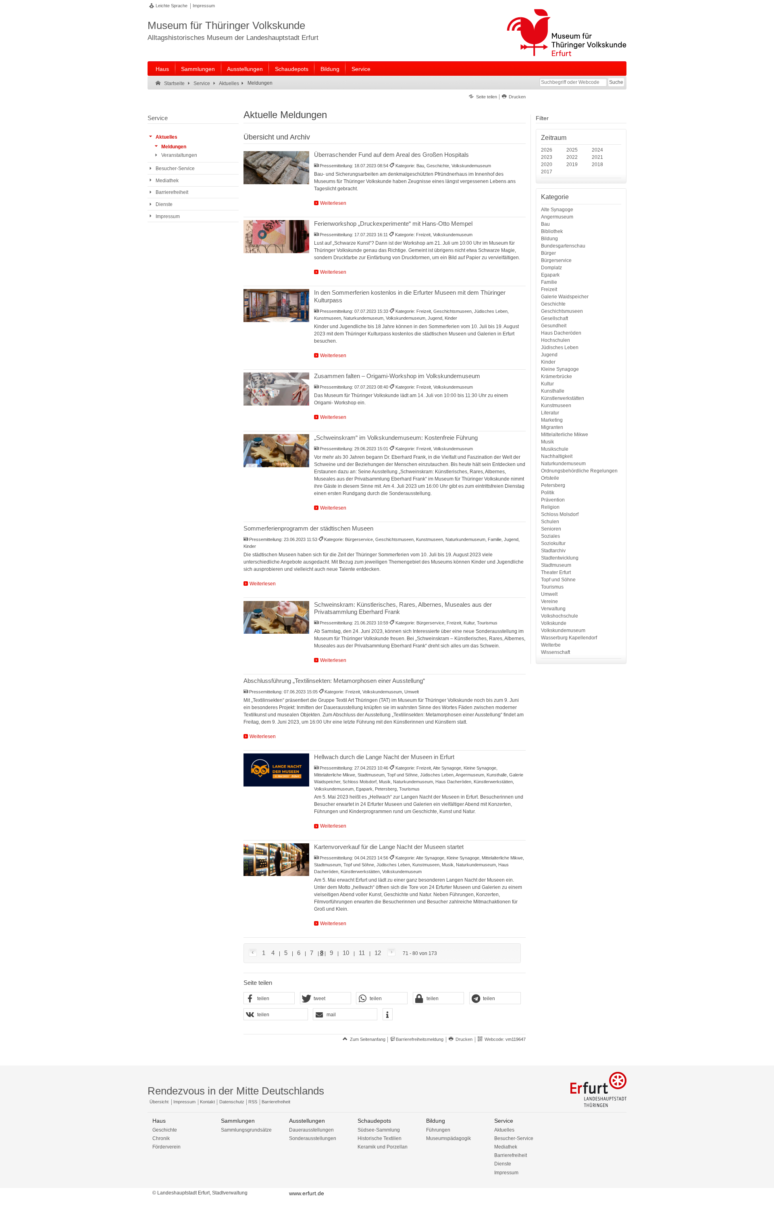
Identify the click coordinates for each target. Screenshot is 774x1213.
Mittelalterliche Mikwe (564, 434)
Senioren (551, 529)
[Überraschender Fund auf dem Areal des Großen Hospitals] (276, 167)
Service (361, 69)
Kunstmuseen (556, 405)
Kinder (548, 362)
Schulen (550, 521)
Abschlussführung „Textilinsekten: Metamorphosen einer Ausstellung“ (334, 680)
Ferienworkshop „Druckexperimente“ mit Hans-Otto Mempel (393, 223)
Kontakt (207, 1101)
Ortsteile (550, 478)
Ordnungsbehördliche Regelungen (579, 471)
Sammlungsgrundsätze (246, 1130)
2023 (546, 157)
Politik (547, 492)
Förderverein (166, 1147)
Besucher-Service (513, 1138)
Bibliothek (552, 231)
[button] (269, 998)
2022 (572, 157)
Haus (162, 69)
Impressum (204, 5)
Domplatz (551, 267)
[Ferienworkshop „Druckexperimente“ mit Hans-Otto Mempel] (276, 236)
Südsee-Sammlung (379, 1130)
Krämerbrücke (556, 376)
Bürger (548, 253)
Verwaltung (553, 609)
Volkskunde (553, 623)
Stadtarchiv (553, 550)
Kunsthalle (552, 391)
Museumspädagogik (448, 1138)
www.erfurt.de (306, 1193)
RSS (252, 1101)
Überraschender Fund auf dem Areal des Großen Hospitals (391, 154)
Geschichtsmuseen (562, 311)
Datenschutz (231, 1101)
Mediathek (505, 1147)
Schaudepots (291, 69)
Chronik (161, 1138)
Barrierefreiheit (276, 1101)
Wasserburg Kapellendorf (569, 638)
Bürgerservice (556, 260)
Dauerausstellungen (311, 1130)
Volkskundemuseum (563, 630)
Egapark (550, 275)
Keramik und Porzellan (383, 1147)
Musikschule (554, 449)
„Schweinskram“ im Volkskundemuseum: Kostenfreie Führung (396, 437)
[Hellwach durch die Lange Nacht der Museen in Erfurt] (276, 769)
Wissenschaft (555, 652)
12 (378, 952)
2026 (546, 150)
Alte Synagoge (557, 209)
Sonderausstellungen (312, 1138)
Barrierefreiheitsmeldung (419, 1039)
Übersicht (159, 1101)
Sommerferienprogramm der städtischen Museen (308, 528)
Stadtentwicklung (559, 558)
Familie (549, 282)
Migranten (552, 427)
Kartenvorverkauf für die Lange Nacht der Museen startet (389, 846)
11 (362, 952)
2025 (572, 150)
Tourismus (552, 587)
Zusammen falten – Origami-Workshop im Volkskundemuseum (397, 375)
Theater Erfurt (556, 572)
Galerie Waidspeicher (565, 297)
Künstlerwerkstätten (562, 398)
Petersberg (553, 485)
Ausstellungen (245, 69)
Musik (547, 442)
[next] (389, 952)
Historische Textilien (380, 1138)
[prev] (254, 953)
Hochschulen (555, 340)
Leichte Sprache (171, 5)
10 (346, 952)
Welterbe (551, 645)
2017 (546, 172)
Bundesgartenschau (563, 246)
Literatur (550, 413)
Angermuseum (557, 217)
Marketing (552, 420)
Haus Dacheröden (561, 333)
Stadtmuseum (556, 565)
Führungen (438, 1130)
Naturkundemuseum (563, 463)
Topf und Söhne (558, 580)
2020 (546, 164)
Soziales (550, 536)
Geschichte (553, 304)
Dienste (502, 1164)
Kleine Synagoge (560, 369)
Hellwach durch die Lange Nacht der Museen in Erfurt (384, 756)
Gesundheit (553, 326)
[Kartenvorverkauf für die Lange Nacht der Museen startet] (276, 859)
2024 (597, 150)
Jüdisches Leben (559, 347)
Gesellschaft (554, 318)
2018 (597, 164)
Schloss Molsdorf (559, 514)
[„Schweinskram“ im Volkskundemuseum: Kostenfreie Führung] (276, 450)
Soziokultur (553, 543)
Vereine (549, 601)
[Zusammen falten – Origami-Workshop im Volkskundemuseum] (276, 389)
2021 (597, 157)
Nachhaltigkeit (556, 456)
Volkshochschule (559, 616)
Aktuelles (504, 1130)
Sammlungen (198, 69)
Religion (550, 507)
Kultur (547, 384)
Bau (545, 224)
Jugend (549, 355)
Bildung (329, 69)
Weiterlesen (333, 203)
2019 (572, 164)
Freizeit (549, 289)
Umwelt (549, 594)
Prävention (553, 500)
